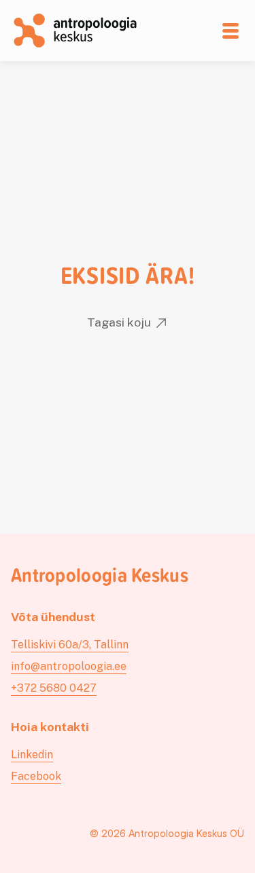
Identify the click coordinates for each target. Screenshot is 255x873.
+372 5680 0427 (54, 688)
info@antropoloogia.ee (68, 666)
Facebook (36, 776)
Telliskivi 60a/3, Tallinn (70, 644)
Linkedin (32, 754)
